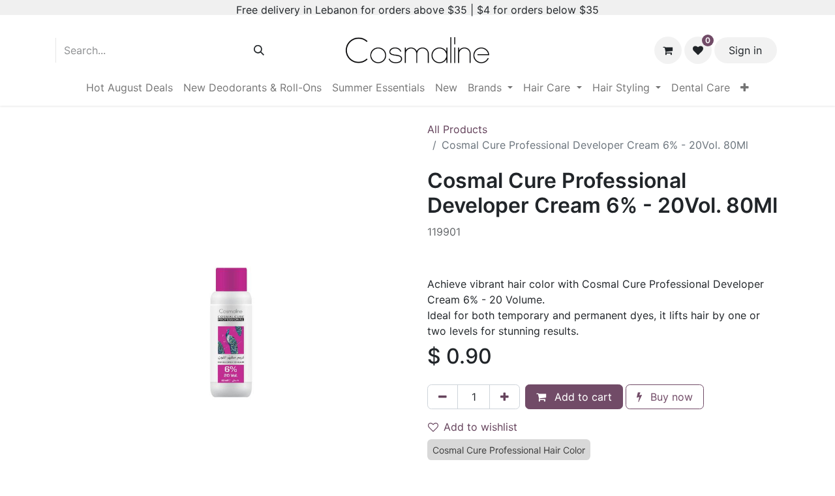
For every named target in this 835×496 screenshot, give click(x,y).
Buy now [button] (670, 396)
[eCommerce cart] (668, 50)
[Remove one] (442, 396)
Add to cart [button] (581, 396)
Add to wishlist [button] (480, 426)
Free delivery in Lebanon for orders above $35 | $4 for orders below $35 (417, 9)
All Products (457, 129)
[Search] (259, 50)
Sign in (745, 50)
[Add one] (504, 396)
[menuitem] (129, 87)
